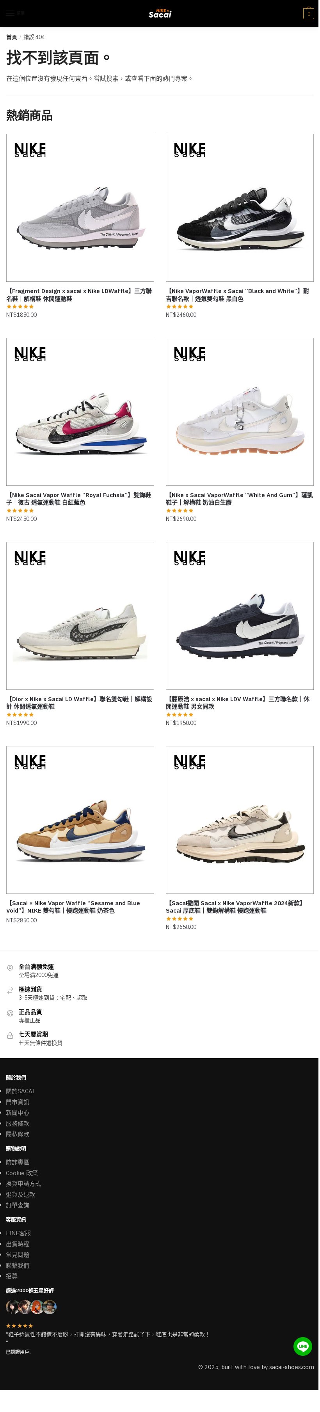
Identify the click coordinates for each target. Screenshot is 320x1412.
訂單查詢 (17, 1205)
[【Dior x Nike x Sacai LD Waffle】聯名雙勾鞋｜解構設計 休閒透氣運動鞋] (80, 616)
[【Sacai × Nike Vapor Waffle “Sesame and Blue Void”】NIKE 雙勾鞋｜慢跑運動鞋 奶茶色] (80, 820)
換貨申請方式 (23, 1183)
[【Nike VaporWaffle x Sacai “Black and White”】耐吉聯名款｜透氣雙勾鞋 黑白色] (240, 208)
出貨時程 (17, 1244)
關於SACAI (20, 1091)
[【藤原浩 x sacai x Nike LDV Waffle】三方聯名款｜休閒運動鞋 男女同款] (240, 616)
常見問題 (17, 1254)
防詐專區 (17, 1162)
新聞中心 (17, 1112)
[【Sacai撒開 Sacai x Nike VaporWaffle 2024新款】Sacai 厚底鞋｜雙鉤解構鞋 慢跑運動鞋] (240, 820)
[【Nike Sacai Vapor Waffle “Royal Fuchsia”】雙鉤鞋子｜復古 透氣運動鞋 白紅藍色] (80, 412)
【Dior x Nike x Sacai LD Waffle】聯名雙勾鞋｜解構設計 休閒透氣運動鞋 (79, 702)
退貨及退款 (20, 1194)
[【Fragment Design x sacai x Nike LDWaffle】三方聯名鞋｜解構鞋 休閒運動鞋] (80, 208)
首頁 (11, 37)
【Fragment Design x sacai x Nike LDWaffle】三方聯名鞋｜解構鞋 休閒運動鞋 (79, 294)
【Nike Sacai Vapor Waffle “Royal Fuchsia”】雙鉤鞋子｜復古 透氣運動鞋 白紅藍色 (78, 498)
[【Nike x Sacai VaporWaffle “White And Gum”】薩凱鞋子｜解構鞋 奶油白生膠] (240, 412)
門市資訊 (17, 1102)
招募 (12, 1276)
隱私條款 (17, 1134)
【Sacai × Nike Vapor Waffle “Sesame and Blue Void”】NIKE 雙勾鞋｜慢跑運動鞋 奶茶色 (73, 907)
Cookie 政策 (22, 1173)
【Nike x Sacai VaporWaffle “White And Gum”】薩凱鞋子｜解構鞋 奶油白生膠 (239, 498)
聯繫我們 (17, 1265)
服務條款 (17, 1123)
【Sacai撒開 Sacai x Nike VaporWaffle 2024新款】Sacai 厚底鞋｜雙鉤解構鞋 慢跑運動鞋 (236, 907)
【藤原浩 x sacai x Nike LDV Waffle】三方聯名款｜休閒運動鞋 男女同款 (237, 702)
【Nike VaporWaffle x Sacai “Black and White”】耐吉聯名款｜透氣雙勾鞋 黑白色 (237, 294)
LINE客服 (18, 1233)
